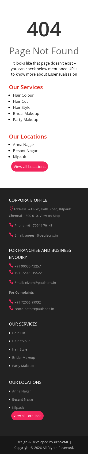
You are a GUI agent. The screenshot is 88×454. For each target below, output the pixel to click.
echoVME (61, 442)
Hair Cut (20, 101)
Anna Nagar (23, 144)
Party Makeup (25, 119)
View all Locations (30, 166)
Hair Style (22, 107)
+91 (18, 266)
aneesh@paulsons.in (41, 235)
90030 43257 (31, 266)
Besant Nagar (25, 150)
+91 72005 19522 (28, 273)
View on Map (50, 215)
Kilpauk (19, 156)
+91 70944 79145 (39, 225)
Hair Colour (23, 95)
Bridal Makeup (26, 113)
